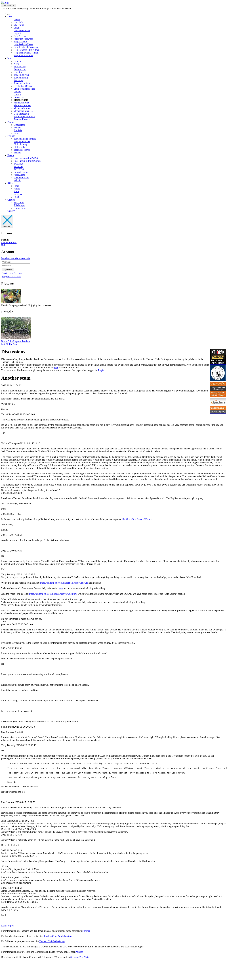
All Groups (19, 205)
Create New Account (12, 273)
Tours (16, 191)
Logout (17, 33)
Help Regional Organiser (26, 47)
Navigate (18, 194)
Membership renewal (24, 111)
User (9, 16)
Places (17, 188)
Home (17, 19)
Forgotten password (11, 276)
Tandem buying (21, 75)
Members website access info (15, 258)
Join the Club (8, 5)
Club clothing (20, 144)
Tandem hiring (21, 77)
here (56, 367)
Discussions (19, 124)
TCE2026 (18, 163)
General (17, 61)
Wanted (17, 127)
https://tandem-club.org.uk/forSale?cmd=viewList (64, 582)
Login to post (7, 925)
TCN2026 (19, 169)
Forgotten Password (23, 38)
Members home (21, 102)
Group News (20, 208)
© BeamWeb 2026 (79, 957)
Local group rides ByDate (26, 158)
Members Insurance (23, 108)
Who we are (19, 66)
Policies (79, 952)
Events (10, 155)
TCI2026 (18, 166)
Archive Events (21, 177)
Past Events (19, 174)
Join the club (20, 69)
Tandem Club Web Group (52, 941)
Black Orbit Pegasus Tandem (15, 341)
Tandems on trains (22, 83)
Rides (10, 183)
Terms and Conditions (24, 116)
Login (16, 27)
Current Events (21, 172)
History (17, 94)
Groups (11, 199)
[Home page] (5, 2)
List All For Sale (9, 344)
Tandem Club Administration (58, 936)
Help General (20, 41)
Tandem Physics (21, 119)
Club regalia (19, 147)
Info (9, 58)
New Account (20, 36)
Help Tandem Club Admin (27, 50)
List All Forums (9, 242)
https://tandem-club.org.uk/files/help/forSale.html (53, 594)
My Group (19, 25)
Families (18, 72)
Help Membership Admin (26, 52)
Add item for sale (22, 141)
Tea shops (18, 80)
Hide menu (7, 226)
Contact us (19, 97)
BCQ (16, 197)
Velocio (17, 91)
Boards (10, 122)
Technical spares (22, 149)
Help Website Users (23, 44)
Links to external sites (24, 88)
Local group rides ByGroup (27, 161)
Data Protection (21, 113)
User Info (18, 22)
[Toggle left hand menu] (8, 14)
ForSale (11, 136)
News (16, 63)
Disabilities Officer (23, 86)
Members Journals (22, 105)
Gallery (11, 211)
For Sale (18, 130)
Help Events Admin (23, 55)
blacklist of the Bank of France (137, 519)
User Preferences (22, 30)
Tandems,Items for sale (25, 138)
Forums (86, 931)
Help (3, 245)
